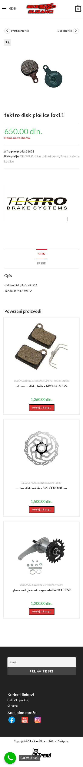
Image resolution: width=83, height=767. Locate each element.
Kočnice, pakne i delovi (45, 156)
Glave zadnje (35, 584)
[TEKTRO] (36, 203)
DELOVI (25, 156)
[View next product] (76, 31)
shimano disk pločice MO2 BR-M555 (41, 386)
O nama (12, 705)
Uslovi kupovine (17, 700)
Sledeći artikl (64, 30)
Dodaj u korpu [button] (41, 407)
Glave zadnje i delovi (53, 584)
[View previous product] (7, 31)
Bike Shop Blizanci (38, 741)
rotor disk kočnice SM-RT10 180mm (41, 488)
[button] (7, 42)
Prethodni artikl (20, 30)
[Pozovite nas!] (10, 758)
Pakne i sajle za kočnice (57, 380)
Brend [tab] (41, 263)
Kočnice (35, 482)
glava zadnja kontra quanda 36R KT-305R (42, 590)
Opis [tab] (41, 254)
